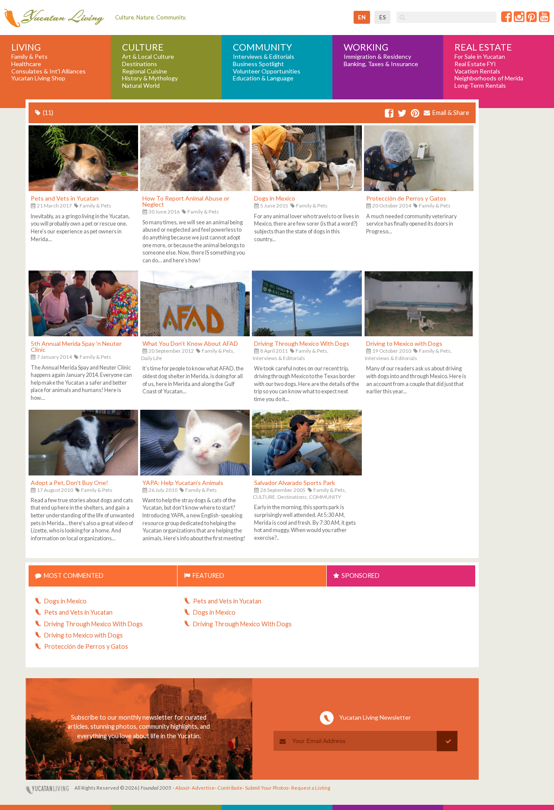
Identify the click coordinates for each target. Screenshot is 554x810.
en (362, 17)
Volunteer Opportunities (266, 71)
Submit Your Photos (267, 788)
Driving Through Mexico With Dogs (301, 343)
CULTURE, (265, 497)
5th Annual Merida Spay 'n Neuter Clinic (76, 346)
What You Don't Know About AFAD (190, 343)
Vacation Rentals (477, 71)
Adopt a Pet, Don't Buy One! (69, 482)
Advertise (203, 788)
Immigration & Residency (377, 56)
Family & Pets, (218, 351)
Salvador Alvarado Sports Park (294, 482)
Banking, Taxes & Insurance (381, 64)
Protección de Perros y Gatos (406, 198)
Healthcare (26, 64)
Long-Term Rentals (480, 85)
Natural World (141, 85)
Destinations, (292, 497)
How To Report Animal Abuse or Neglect (185, 201)
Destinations (139, 64)
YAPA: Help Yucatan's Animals (182, 482)
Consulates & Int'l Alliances (48, 71)
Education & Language (263, 78)
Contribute (229, 788)
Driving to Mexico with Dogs (404, 343)
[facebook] (389, 113)
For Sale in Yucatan (479, 56)
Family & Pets (29, 56)
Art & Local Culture (148, 56)
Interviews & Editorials (263, 56)
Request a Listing (310, 788)
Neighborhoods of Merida (488, 78)
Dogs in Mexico (274, 198)
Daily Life (151, 358)
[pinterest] (415, 113)
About (182, 788)
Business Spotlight (258, 64)
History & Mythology (150, 78)
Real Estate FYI (475, 64)
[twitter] (402, 113)
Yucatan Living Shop (38, 78)
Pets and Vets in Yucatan (65, 198)
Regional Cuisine (144, 71)
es (382, 17)
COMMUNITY (325, 497)
